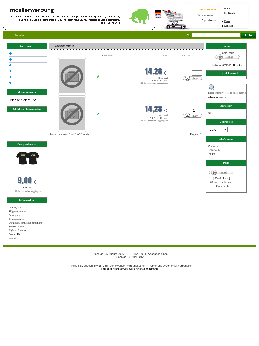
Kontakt (228, 25)
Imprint (12, 238)
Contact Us (14, 234)
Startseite (19, 35)
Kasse (227, 21)
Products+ (107, 55)
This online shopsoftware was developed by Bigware (129, 268)
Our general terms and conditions (25, 222)
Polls (225, 178)
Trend (218, 178)
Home (227, 8)
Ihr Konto (229, 13)
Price (164, 55)
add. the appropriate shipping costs (28, 191)
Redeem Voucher (17, 226)
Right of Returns (17, 230)
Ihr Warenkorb (207, 9)
